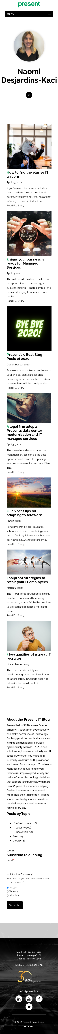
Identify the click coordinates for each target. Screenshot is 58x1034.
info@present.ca (29, 991)
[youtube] (29, 998)
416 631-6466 (34, 955)
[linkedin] (18, 998)
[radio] (29, 887)
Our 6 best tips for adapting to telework (24, 513)
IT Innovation (23, 832)
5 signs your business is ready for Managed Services (25, 263)
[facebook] (39, 998)
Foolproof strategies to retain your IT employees (27, 580)
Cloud (19, 840)
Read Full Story (15, 205)
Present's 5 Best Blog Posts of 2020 (24, 357)
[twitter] (29, 1006)
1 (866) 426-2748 (34, 965)
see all (10, 850)
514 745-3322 (34, 952)
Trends (19, 836)
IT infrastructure (25, 823)
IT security (22, 827)
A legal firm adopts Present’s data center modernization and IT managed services (24, 432)
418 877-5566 (34, 958)
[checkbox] (29, 891)
